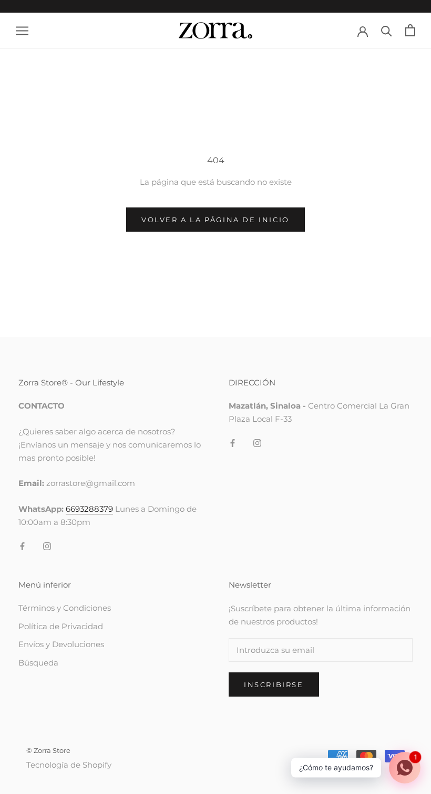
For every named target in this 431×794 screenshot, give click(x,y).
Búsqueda (38, 663)
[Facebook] (22, 546)
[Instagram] (47, 546)
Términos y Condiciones (64, 608)
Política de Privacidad (60, 626)
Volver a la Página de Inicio (215, 219)
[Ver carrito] (410, 30)
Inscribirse (274, 684)
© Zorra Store (48, 750)
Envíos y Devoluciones (61, 644)
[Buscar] (386, 30)
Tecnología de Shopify (68, 765)
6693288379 (89, 509)
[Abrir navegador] (22, 30)
